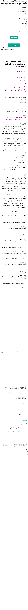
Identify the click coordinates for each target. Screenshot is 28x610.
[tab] (24, 115)
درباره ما (24, 403)
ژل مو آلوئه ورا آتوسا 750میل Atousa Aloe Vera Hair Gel (14, 234)
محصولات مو (20, 47)
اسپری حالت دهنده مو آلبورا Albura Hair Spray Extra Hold (14, 247)
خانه (24, 47)
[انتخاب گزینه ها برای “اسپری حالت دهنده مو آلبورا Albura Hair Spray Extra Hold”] (24, 245)
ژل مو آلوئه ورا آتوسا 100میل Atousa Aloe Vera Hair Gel (14, 222)
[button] (24, 220)
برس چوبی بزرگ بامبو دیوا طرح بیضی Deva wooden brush (14, 283)
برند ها (25, 408)
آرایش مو (15, 47)
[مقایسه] (17, 220)
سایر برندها (23, 99)
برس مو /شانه (15, 97)
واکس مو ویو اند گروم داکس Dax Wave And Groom (15, 258)
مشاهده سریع (21, 220)
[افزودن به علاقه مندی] (13, 220)
